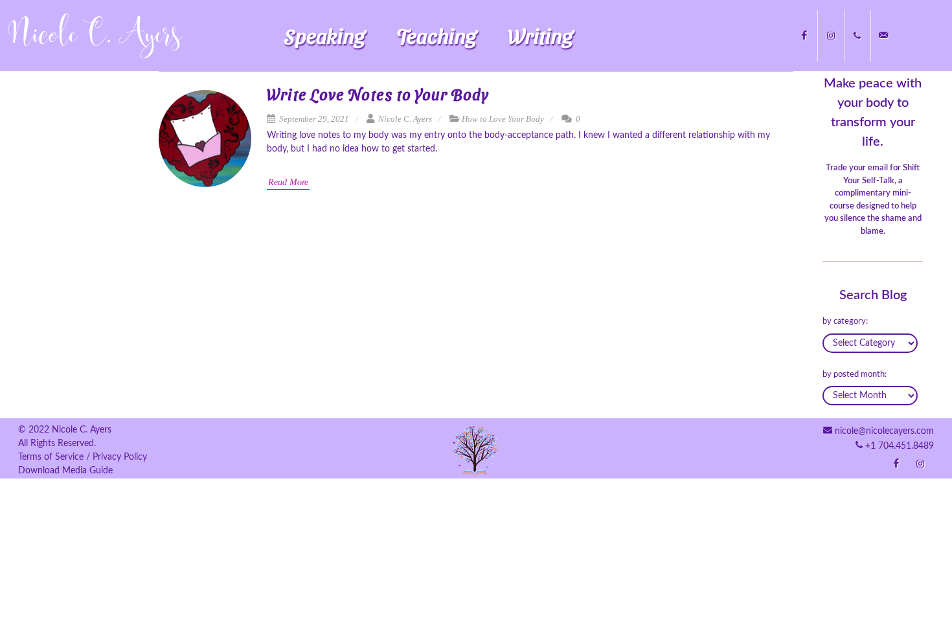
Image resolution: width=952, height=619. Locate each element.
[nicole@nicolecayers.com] (884, 36)
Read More (288, 182)
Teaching (436, 35)
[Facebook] (804, 36)
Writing (540, 35)
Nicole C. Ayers (404, 119)
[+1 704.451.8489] (857, 36)
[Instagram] (831, 36)
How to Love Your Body (503, 119)
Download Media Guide (65, 470)
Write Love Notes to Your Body (378, 94)
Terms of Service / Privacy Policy (82, 457)
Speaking (324, 35)
